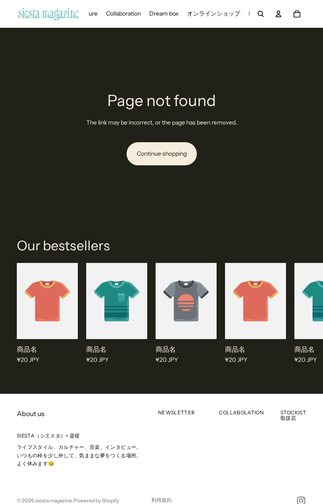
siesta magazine (53, 500)
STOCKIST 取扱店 (293, 415)
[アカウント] (278, 14)
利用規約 (161, 500)
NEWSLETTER (176, 412)
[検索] (261, 14)
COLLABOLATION (241, 412)
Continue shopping (162, 153)
